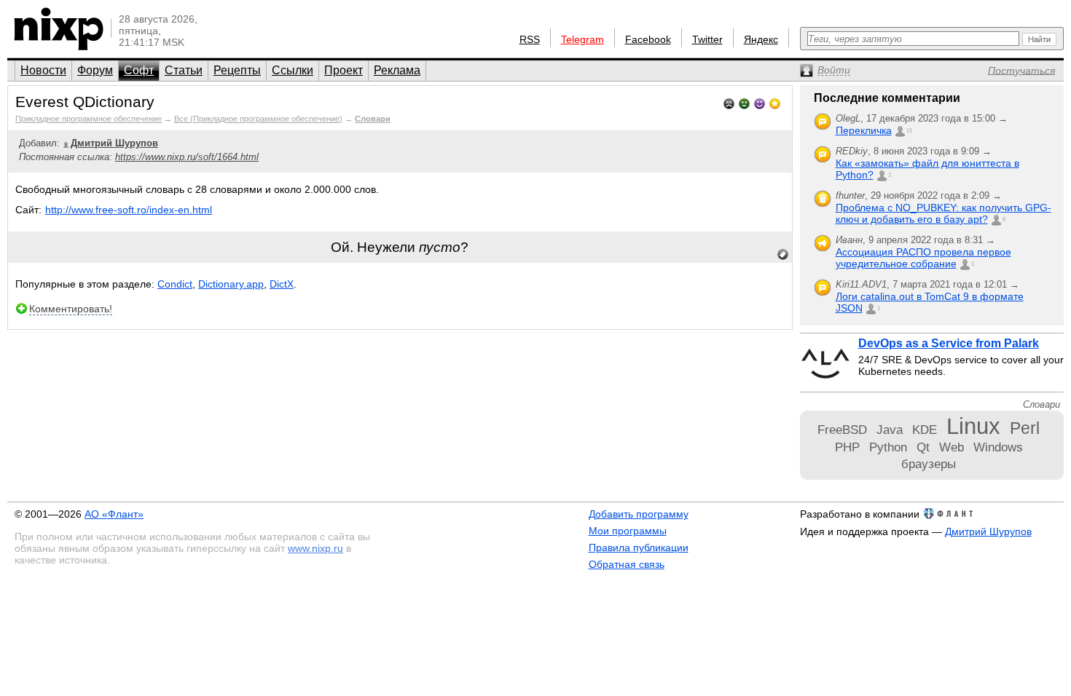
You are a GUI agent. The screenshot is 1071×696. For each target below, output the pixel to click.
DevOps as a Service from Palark (948, 343)
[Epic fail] (728, 102)
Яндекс (761, 39)
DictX (282, 284)
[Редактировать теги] (783, 255)
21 (909, 130)
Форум (95, 70)
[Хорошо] (759, 102)
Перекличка (864, 130)
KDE (924, 429)
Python (888, 447)
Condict (174, 284)
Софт (139, 70)
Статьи (184, 70)
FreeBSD (842, 429)
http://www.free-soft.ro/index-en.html (128, 209)
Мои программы (628, 531)
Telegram (582, 39)
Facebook (648, 39)
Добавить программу (638, 514)
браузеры (928, 463)
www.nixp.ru (315, 548)
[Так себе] (744, 102)
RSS (529, 39)
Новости (43, 70)
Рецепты (237, 70)
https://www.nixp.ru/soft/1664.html (187, 156)
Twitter (707, 39)
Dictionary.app (231, 284)
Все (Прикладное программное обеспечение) (258, 118)
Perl (1025, 428)
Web (951, 447)
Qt (923, 447)
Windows (998, 447)
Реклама (397, 70)
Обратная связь (626, 564)
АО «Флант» (114, 514)
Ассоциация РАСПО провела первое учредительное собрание (923, 257)
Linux (973, 426)
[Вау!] (774, 102)
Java (889, 429)
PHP (847, 447)
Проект (343, 70)
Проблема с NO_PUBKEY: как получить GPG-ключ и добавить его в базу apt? (943, 213)
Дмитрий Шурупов (988, 531)
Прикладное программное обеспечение (88, 118)
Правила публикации (638, 547)
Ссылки (292, 70)
